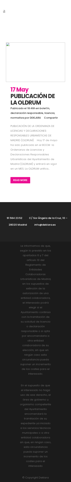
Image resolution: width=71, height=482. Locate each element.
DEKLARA (35, 118)
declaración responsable (26, 113)
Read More (20, 180)
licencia (49, 113)
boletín (44, 108)
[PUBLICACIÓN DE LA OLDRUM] (35, 62)
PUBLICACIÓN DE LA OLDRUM (32, 99)
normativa (17, 118)
